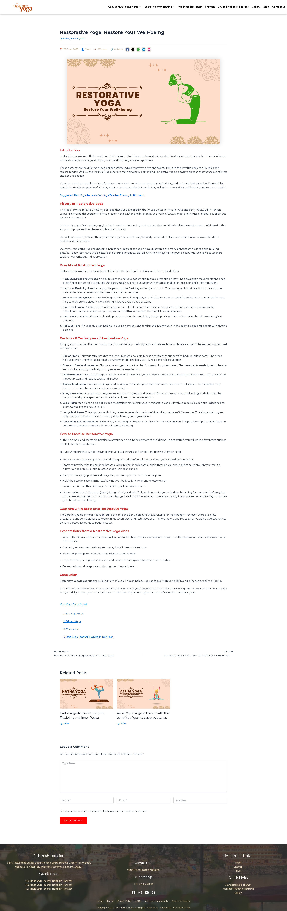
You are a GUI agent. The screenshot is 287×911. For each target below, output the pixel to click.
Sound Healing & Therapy (233, 6)
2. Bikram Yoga (72, 621)
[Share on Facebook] (127, 49)
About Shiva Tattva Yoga (123, 6)
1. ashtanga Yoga (73, 613)
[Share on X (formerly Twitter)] (133, 49)
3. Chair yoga (70, 629)
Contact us (279, 6)
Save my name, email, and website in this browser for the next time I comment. (105, 811)
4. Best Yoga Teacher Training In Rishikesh (88, 637)
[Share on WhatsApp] (138, 49)
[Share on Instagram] (149, 49)
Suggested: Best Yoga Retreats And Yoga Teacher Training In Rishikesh (102, 195)
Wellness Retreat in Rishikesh (196, 6)
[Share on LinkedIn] (144, 49)
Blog (266, 6)
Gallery (256, 6)
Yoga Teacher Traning (158, 6)
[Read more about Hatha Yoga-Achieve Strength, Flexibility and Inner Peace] (86, 693)
